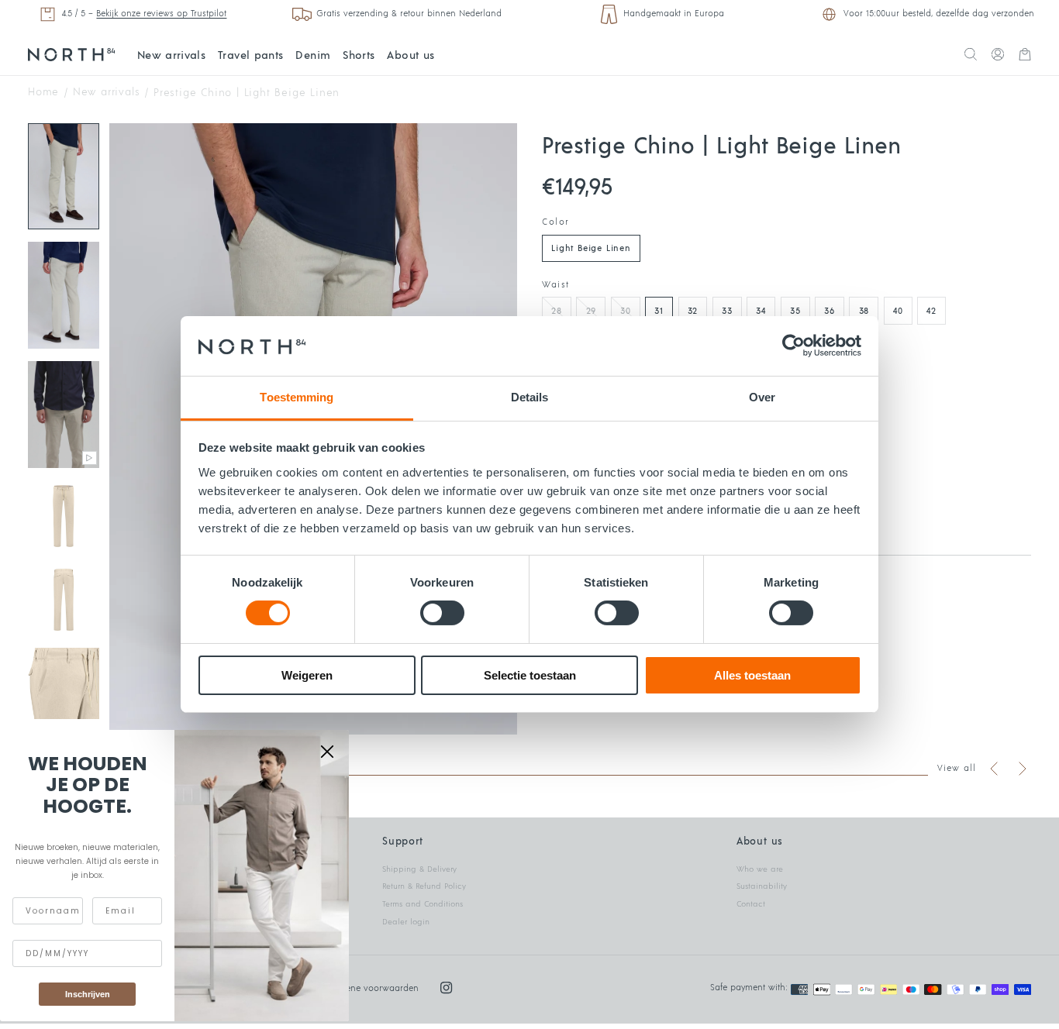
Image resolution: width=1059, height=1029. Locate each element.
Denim (312, 55)
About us (410, 55)
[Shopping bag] (1025, 55)
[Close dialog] (327, 752)
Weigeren (307, 675)
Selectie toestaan (530, 675)
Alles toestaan (752, 675)
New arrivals (171, 55)
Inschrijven (87, 994)
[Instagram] (446, 987)
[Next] (1021, 768)
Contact (750, 904)
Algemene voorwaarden (369, 988)
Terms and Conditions (422, 904)
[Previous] (994, 768)
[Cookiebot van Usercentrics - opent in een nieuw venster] (793, 345)
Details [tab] (530, 397)
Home (43, 93)
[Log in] (998, 55)
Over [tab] (762, 397)
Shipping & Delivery (419, 869)
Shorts (358, 55)
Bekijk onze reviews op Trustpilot (161, 13)
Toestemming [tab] (296, 397)
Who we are (759, 869)
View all (957, 768)
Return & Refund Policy (424, 886)
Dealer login (405, 922)
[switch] (442, 613)
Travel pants (250, 55)
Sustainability (761, 886)
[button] (970, 55)
